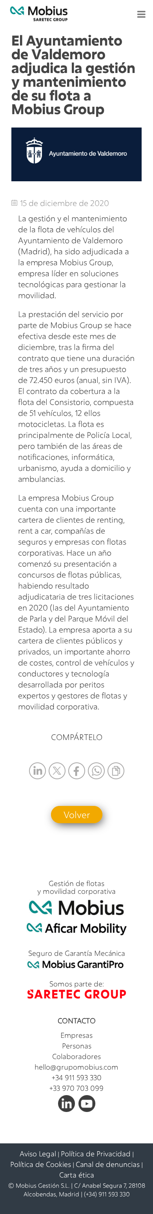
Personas (76, 1045)
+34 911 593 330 (77, 1077)
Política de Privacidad (96, 1153)
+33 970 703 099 (76, 1088)
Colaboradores (76, 1056)
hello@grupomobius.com (76, 1067)
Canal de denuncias (108, 1164)
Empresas (76, 1035)
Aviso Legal (38, 1153)
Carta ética (76, 1174)
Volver (77, 814)
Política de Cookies (40, 1164)
